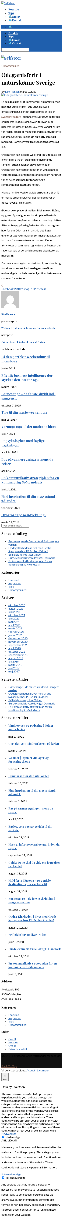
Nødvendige (12, 1137)
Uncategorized (10, 65)
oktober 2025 (16, 605)
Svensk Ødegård (11, 116)
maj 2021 (14, 621)
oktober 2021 (16, 615)
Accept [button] (30, 1070)
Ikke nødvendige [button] (11, 1174)
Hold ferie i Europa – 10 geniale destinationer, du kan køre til (29, 882)
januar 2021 (15, 635)
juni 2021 (13, 618)
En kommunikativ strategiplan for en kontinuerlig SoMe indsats (30, 480)
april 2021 (14, 625)
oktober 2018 (16, 651)
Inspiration (14, 583)
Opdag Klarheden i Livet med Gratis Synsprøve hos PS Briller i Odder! (29, 549)
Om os (12, 1045)
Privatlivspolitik (18, 1049)
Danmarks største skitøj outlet (28, 776)
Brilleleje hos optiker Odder (25, 554)
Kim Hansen (12, 91)
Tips (11, 13)
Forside (13, 9)
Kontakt (13, 1042)
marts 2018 (15, 664)
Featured (13, 580)
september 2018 (18, 654)
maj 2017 (14, 671)
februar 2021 (16, 631)
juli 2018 (13, 661)
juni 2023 (13, 611)
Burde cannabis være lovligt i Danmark (31, 557)
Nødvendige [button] (8, 1133)
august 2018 (15, 658)
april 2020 (14, 648)
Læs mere (42, 1070)
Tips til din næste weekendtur (24, 412)
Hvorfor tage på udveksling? (23, 515)
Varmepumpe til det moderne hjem (28, 426)
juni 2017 (13, 668)
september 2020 (18, 644)
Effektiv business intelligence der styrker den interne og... (27, 377)
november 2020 (17, 641)
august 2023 (15, 608)
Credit (12, 1039)
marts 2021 (15, 628)
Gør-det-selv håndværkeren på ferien (33, 743)
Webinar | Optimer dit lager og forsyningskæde (28, 759)
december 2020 (17, 638)
